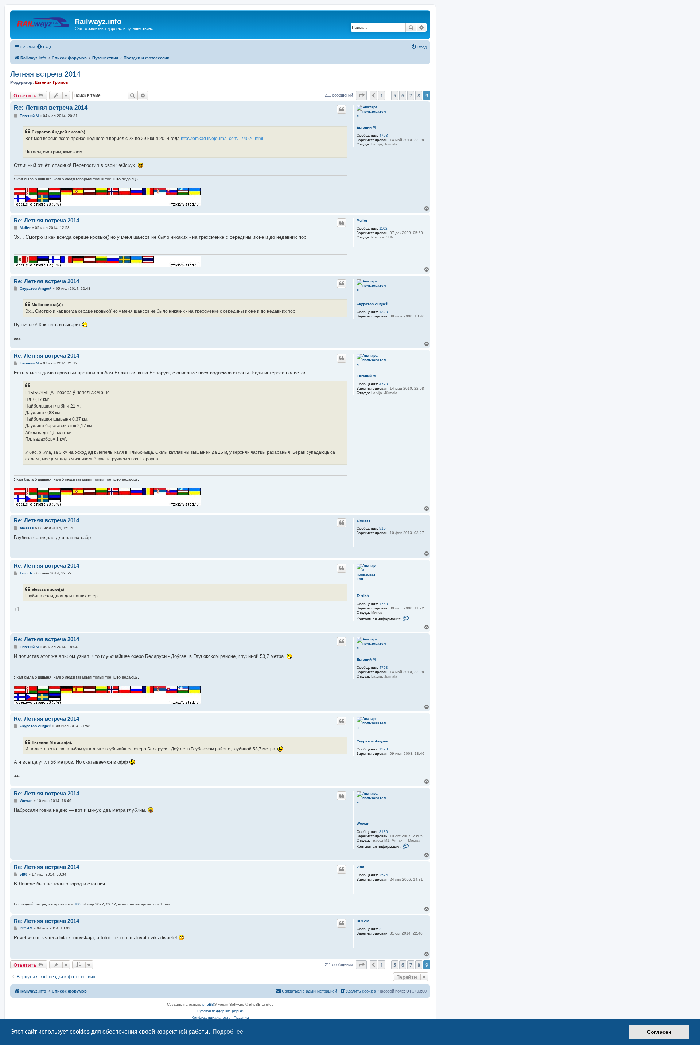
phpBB (208, 1004)
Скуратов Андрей (372, 304)
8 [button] (418, 95)
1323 (383, 312)
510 (382, 528)
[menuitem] (43, 47)
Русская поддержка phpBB (220, 1011)
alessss (364, 520)
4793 (383, 135)
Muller (362, 220)
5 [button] (394, 95)
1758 (383, 604)
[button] (361, 95)
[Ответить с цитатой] (341, 109)
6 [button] (402, 95)
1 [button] (381, 95)
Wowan (363, 824)
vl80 (360, 867)
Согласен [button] (659, 1032)
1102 (383, 228)
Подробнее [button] (228, 1032)
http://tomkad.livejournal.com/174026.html (222, 138)
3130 (383, 832)
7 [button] (410, 95)
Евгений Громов (51, 82)
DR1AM (363, 921)
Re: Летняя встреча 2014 (51, 107)
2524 (383, 875)
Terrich (363, 596)
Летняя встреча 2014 (45, 74)
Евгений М (366, 127)
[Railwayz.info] (43, 23)
